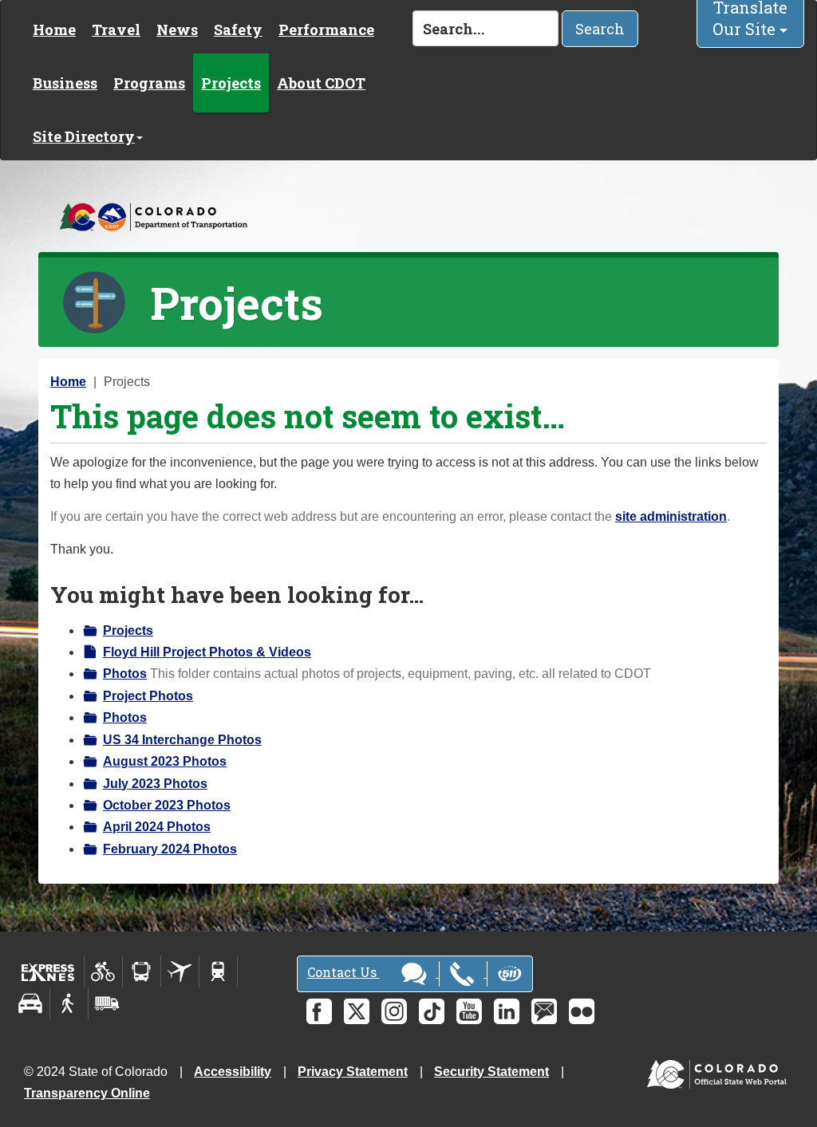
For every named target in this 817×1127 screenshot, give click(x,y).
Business (65, 83)
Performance (326, 29)
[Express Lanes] (48, 971)
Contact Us (343, 971)
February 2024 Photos (170, 849)
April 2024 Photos (157, 826)
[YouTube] (469, 1011)
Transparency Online (87, 1093)
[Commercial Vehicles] (107, 1003)
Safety (238, 29)
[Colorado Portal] (720, 1071)
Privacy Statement (353, 1071)
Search (600, 28)
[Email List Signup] (544, 1011)
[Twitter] (356, 1011)
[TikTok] (431, 1011)
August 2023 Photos (165, 761)
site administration (671, 516)
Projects (231, 83)
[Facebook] (319, 1011)
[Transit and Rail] (141, 971)
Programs (149, 83)
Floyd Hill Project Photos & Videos (207, 652)
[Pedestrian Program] (69, 1003)
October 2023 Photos (167, 805)
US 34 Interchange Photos (182, 740)
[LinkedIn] (506, 1011)
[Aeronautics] (179, 971)
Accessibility (232, 1071)
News (177, 29)
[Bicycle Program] (103, 971)
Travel (116, 29)
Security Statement (491, 1071)
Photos (125, 673)
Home (54, 29)
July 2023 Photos (155, 783)
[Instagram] (394, 1011)
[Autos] (30, 1003)
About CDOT (321, 83)
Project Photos (148, 696)
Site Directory (84, 136)
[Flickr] (581, 1011)
